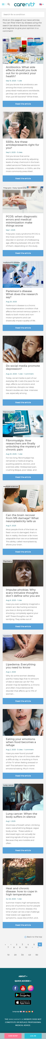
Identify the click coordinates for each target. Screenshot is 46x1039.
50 (37, 955)
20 (15, 955)
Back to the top (34, 937)
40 (29, 955)
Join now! (13, 1036)
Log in (33, 1036)
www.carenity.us (16, 1019)
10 (26, 947)
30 (22, 955)
